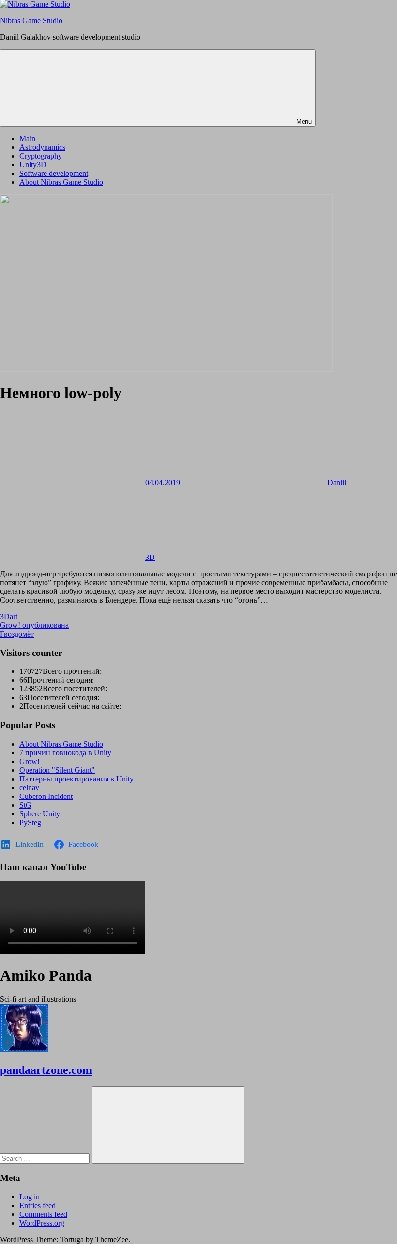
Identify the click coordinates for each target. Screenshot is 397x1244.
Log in (29, 1197)
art (13, 616)
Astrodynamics (42, 147)
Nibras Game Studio (31, 20)
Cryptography (40, 156)
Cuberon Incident (46, 796)
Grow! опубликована (34, 625)
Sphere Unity (39, 814)
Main (27, 138)
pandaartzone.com (46, 1070)
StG (25, 805)
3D (150, 557)
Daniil (336, 482)
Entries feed (37, 1205)
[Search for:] (46, 1158)
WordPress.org (41, 1223)
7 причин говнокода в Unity (65, 753)
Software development (53, 173)
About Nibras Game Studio (61, 182)
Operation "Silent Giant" (57, 770)
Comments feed (43, 1214)
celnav (29, 787)
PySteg (30, 822)
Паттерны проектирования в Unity (76, 779)
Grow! (29, 761)
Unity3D (32, 164)
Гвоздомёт (17, 634)
